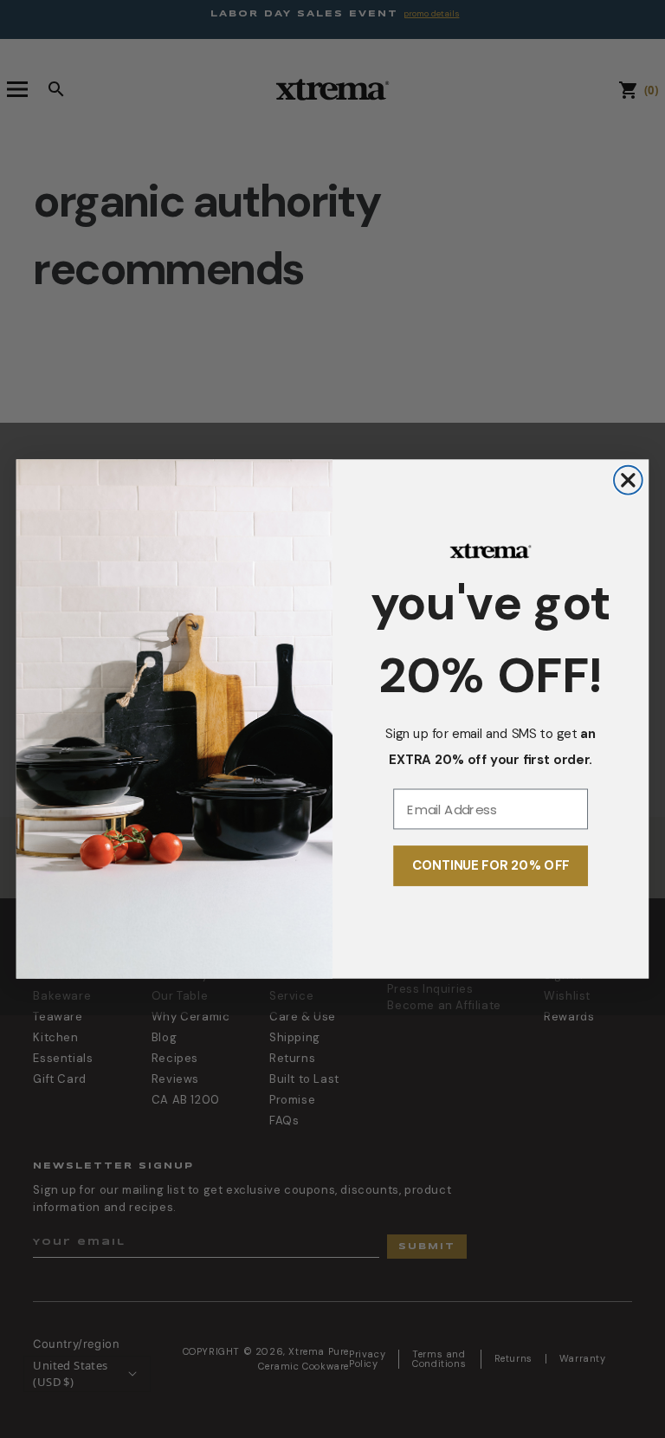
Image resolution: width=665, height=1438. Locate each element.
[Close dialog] (628, 480)
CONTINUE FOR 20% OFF (491, 866)
